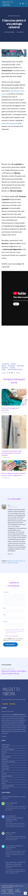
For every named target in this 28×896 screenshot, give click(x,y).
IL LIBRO (17, 890)
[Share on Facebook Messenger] (12, 372)
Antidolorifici (5, 747)
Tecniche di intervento (8, 786)
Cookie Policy (12, 703)
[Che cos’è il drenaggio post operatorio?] (14, 397)
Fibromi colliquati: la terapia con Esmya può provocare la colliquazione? (14, 474)
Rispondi (10, 554)
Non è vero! (10, 15)
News (3, 778)
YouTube (4, 891)
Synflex (14, 833)
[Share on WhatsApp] (14, 372)
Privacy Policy (5, 703)
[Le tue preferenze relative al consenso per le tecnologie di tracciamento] (25, 893)
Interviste (4, 764)
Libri (3, 771)
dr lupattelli (5, 364)
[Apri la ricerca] (20, 3)
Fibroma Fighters (6, 757)
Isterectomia (11, 365)
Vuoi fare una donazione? (8, 893)
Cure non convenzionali (8, 749)
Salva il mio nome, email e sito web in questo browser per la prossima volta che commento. (14, 631)
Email (4, 614)
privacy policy (12, 640)
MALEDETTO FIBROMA (7, 890)
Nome (4, 608)
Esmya (3, 754)
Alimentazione (5, 744)
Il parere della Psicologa (8, 761)
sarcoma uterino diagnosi (15, 369)
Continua (4, 736)
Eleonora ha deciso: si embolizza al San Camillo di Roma (14, 672)
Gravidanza (4, 759)
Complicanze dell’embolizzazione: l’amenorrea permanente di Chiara (14, 818)
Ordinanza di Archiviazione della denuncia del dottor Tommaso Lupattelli (11, 453)
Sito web (5, 621)
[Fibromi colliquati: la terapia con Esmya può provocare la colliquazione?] (14, 465)
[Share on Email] (18, 372)
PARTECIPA (18, 891)
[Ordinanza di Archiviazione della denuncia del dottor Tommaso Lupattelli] (14, 432)
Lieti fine (4, 774)
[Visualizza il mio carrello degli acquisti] (23, 3)
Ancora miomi (13, 803)
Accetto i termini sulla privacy (12, 636)
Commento (6, 592)
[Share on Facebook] (7, 372)
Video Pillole (17, 15)
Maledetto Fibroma (7, 776)
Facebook (10, 891)
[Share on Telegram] (16, 372)
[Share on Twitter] (9, 372)
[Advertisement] (14, 148)
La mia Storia (5, 769)
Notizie (4, 783)
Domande (4, 752)
